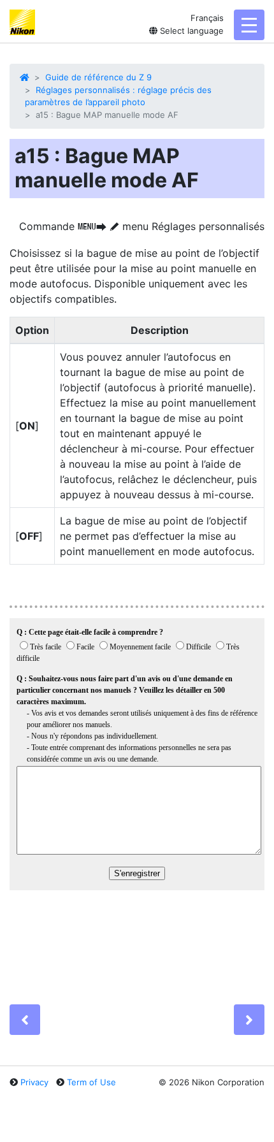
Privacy (34, 1082)
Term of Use (91, 1082)
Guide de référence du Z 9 (98, 77)
